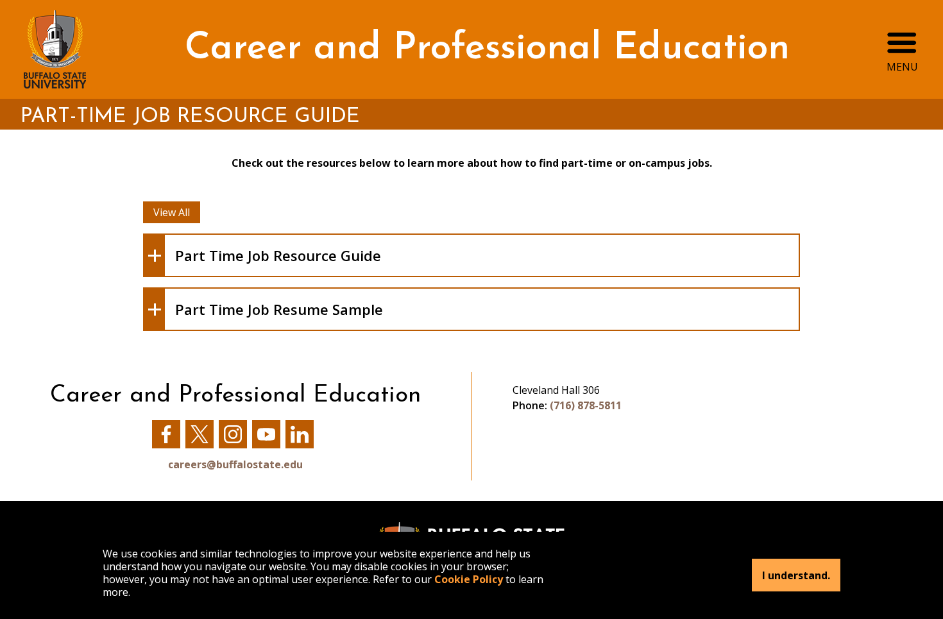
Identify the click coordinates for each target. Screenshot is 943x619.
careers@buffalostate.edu (235, 464)
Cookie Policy (468, 579)
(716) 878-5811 (586, 405)
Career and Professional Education (487, 49)
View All (171, 212)
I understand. (796, 575)
